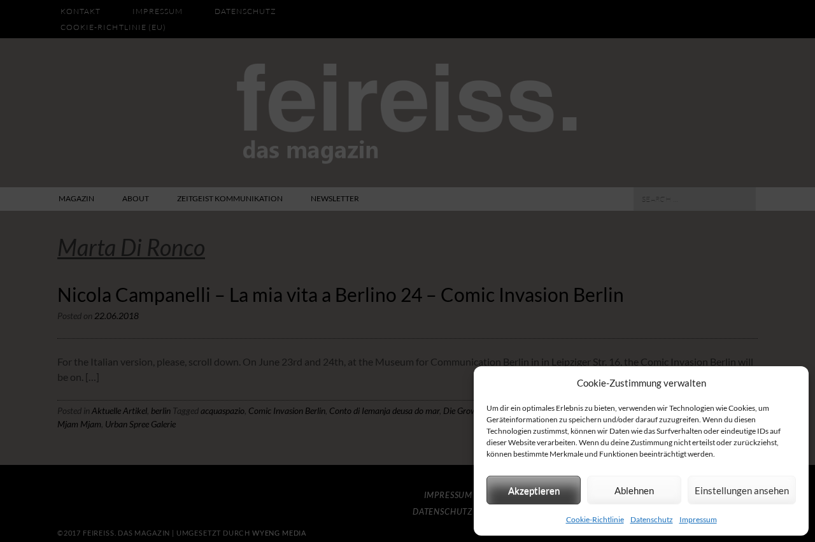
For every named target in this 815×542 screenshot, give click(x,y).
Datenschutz (651, 519)
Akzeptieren (534, 490)
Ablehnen (634, 490)
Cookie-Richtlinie (595, 519)
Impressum (698, 519)
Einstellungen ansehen (742, 490)
